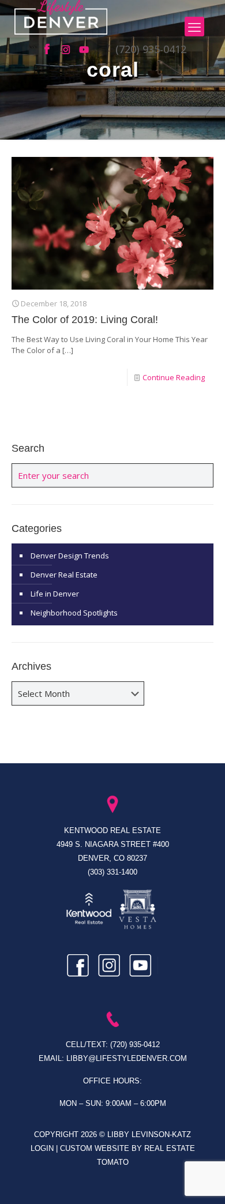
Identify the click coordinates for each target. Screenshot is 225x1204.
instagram (67, 49)
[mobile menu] (194, 26)
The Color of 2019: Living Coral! (85, 319)
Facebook (50, 49)
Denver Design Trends (70, 555)
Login (43, 1148)
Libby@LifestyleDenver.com (126, 1058)
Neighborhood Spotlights (74, 612)
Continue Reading (173, 377)
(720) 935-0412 (150, 49)
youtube (85, 49)
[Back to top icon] (201, 1180)
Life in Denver (55, 593)
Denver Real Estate (64, 574)
